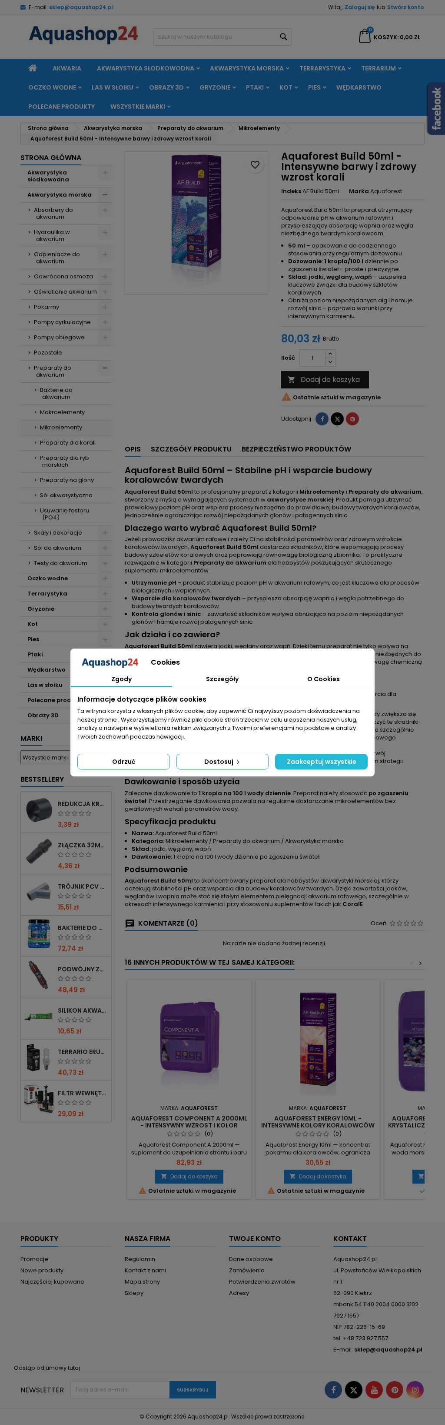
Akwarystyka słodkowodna (145, 68)
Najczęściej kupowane (52, 1282)
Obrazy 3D (166, 87)
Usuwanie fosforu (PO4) (64, 514)
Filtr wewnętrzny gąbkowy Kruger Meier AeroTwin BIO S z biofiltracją (83, 1093)
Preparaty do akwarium (52, 371)
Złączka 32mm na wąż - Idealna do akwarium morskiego (83, 845)
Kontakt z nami (145, 1270)
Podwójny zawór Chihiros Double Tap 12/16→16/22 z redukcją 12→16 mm (83, 969)
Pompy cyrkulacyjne (62, 322)
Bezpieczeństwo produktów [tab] (296, 449)
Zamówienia (247, 1270)
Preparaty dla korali (68, 442)
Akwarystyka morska (247, 68)
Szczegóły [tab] (222, 679)
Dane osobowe (251, 1259)
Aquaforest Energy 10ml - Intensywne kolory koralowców (318, 1122)
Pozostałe (48, 352)
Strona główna (50, 158)
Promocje (34, 1259)
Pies (314, 87)
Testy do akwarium (60, 563)
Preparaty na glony (67, 480)
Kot (285, 87)
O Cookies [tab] (323, 679)
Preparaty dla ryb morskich (64, 461)
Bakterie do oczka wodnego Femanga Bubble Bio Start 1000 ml (83, 927)
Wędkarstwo (359, 87)
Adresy (239, 1293)
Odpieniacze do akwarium (57, 257)
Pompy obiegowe (59, 337)
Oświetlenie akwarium (65, 292)
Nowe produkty (41, 1270)
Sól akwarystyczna (66, 495)
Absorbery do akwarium (53, 213)
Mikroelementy (61, 427)
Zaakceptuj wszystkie (321, 761)
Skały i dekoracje (58, 533)
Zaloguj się (360, 7)
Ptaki (255, 87)
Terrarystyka (322, 68)
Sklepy (134, 1293)
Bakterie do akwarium (56, 393)
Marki (31, 738)
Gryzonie (214, 87)
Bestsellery (42, 779)
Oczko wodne (52, 87)
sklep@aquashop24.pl (81, 7)
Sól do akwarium (57, 548)
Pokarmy (46, 307)
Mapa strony (142, 1282)
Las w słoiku (112, 87)
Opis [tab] (133, 449)
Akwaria (67, 68)
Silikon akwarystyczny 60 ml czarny (83, 1010)
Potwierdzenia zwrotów (262, 1282)
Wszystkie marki (137, 106)
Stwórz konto (405, 7)
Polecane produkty (61, 106)
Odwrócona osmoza (63, 276)
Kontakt (350, 1239)
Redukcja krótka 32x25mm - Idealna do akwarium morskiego (83, 803)
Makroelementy (62, 412)
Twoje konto (255, 1239)
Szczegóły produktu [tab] (191, 449)
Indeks (291, 191)
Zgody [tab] (121, 679)
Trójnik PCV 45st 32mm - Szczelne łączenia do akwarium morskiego (83, 886)
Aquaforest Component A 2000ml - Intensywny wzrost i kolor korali (189, 1125)
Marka (359, 191)
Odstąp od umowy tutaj (47, 1368)
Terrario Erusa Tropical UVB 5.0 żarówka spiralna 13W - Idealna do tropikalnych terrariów (83, 1051)
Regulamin (140, 1259)
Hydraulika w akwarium (52, 235)
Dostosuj (219, 761)
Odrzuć (123, 761)
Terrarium (378, 68)
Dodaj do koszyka (324, 380)
